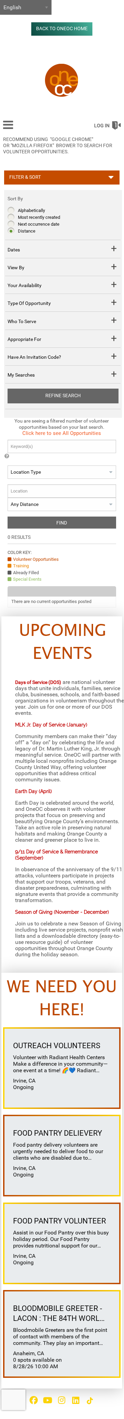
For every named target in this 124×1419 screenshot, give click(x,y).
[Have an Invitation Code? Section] (114, 357)
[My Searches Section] (114, 375)
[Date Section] (114, 249)
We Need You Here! (62, 999)
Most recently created (39, 217)
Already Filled (26, 572)
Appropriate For (24, 339)
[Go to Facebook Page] (32, 1400)
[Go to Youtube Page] (46, 1400)
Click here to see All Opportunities (61, 433)
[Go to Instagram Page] (60, 1400)
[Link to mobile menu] (8, 128)
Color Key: (20, 552)
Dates (14, 249)
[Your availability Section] (114, 285)
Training (21, 565)
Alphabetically (31, 210)
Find (61, 523)
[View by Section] (114, 267)
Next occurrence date (38, 224)
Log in (102, 125)
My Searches (21, 375)
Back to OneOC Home (62, 29)
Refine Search (63, 396)
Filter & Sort (25, 177)
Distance (26, 231)
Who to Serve (22, 321)
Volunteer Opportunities (36, 559)
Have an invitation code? (34, 357)
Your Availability (25, 285)
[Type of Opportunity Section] (114, 303)
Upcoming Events (62, 642)
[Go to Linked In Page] (74, 1400)
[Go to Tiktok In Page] (88, 1400)
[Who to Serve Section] (114, 321)
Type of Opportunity (29, 303)
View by (16, 267)
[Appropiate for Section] (114, 339)
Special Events (27, 579)
